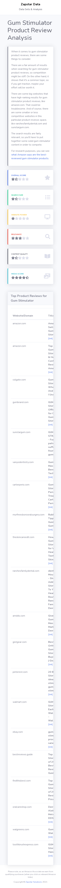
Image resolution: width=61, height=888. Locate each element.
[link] (50, 338)
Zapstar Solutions (33, 882)
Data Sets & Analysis (30, 9)
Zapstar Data (30, 4)
